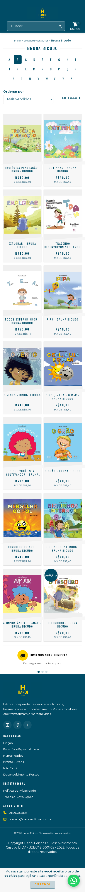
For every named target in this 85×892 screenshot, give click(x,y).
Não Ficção (11, 768)
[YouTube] (27, 725)
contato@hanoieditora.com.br (30, 819)
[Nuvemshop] (43, 861)
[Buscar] (60, 26)
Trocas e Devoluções (18, 797)
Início (17, 40)
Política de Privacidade (19, 790)
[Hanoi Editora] (22, 690)
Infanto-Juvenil (13, 762)
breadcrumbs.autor (36, 40)
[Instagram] (7, 725)
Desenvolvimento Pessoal (21, 774)
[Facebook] (17, 725)
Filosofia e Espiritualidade (21, 749)
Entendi (43, 884)
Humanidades (13, 755)
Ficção (8, 743)
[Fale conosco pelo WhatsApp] (74, 881)
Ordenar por (13, 91)
